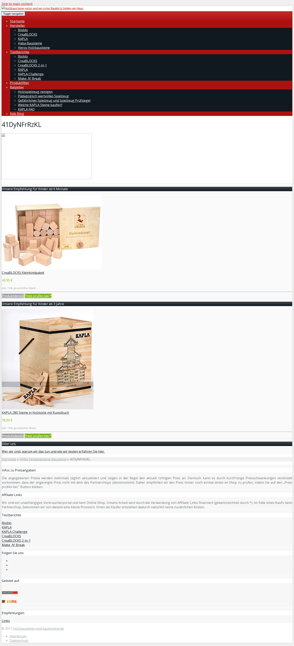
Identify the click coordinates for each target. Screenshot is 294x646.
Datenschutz (19, 640)
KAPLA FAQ (26, 109)
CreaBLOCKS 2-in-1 (32, 65)
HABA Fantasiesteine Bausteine (43, 459)
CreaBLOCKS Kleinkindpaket (23, 272)
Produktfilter (19, 83)
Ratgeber (17, 87)
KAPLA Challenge (31, 74)
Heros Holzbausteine (34, 47)
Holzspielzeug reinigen (35, 91)
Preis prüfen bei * (38, 296)
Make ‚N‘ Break (29, 78)
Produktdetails (13, 296)
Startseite (17, 21)
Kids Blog (17, 114)
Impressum (18, 636)
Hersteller (17, 25)
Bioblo (23, 30)
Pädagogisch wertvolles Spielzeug (43, 96)
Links (6, 621)
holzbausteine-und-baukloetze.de (38, 628)
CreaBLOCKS (27, 34)
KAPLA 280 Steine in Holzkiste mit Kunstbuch (35, 412)
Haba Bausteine (30, 43)
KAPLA (23, 39)
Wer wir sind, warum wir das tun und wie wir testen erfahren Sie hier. (53, 451)
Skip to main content (17, 4)
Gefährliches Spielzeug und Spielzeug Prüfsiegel (54, 100)
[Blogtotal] (10, 602)
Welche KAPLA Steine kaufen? (40, 105)
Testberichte (19, 52)
